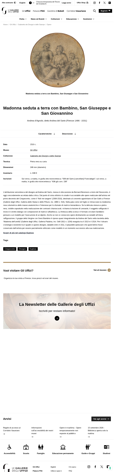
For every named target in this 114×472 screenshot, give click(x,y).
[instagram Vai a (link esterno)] (89, 467)
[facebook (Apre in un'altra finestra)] (99, 2)
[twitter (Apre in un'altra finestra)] (104, 2)
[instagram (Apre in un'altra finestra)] (94, 2)
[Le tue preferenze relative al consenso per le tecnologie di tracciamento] (110, 468)
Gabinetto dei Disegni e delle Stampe (45, 156)
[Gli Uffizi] (26, 11)
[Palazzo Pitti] (39, 11)
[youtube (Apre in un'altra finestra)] (109, 2)
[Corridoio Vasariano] (76, 11)
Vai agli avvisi (99, 419)
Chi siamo (72, 467)
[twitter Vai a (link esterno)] (101, 467)
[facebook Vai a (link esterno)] (95, 467)
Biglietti (53, 467)
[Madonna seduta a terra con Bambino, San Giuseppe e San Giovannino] (10, 11)
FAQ (70, 471)
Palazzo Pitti (37, 471)
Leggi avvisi (66, 3)
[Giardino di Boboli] (55, 11)
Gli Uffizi (33, 150)
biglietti (104, 11)
